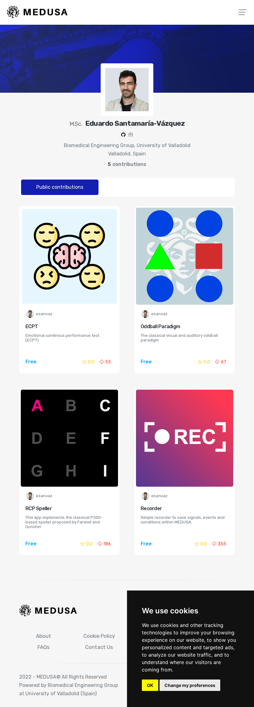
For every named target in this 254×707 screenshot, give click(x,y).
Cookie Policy (99, 636)
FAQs (43, 647)
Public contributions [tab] (59, 187)
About (43, 636)
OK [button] (150, 685)
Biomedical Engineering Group (83, 685)
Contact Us (99, 647)
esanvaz (44, 313)
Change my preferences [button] (189, 685)
